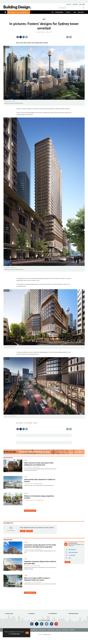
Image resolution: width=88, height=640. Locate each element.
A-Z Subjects (31, 613)
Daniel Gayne (39, 549)
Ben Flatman (37, 467)
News (44, 19)
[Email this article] (26, 37)
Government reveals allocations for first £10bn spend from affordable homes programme (40, 546)
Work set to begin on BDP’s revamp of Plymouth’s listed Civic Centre (37, 579)
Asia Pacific (20, 422)
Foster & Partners (28, 422)
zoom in (8, 47)
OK (27, 632)
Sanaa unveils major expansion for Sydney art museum (39, 480)
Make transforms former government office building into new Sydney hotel (38, 464)
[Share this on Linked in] (23, 37)
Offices (35, 422)
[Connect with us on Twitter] (36, 624)
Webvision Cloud (47, 634)
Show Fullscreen (5, 47)
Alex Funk (38, 565)
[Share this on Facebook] (17, 37)
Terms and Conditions (32, 630)
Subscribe (75, 4)
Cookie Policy (42, 630)
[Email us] (46, 624)
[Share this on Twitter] (20, 37)
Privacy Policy (51, 630)
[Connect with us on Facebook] (32, 624)
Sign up (67, 562)
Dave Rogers (38, 582)
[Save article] (70, 37)
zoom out (10, 47)
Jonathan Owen (40, 500)
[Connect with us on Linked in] (41, 624)
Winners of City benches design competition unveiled (39, 497)
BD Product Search (73, 613)
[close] (71, 34)
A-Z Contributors (53, 613)
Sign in (54, 34)
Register (69, 4)
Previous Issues (9, 613)
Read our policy (16, 633)
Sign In (80, 4)
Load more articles (30, 510)
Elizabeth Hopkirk (38, 483)
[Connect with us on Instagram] (51, 624)
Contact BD (65, 630)
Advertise (72, 630)
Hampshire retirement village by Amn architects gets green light (40, 562)
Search (83, 8)
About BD (58, 630)
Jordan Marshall (41, 32)
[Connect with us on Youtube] (56, 624)
